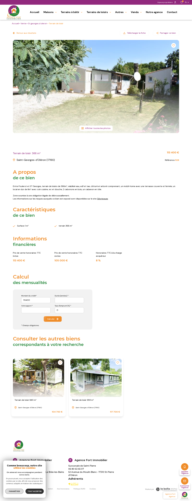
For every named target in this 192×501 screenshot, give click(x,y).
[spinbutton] (69, 310)
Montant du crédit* (29, 296)
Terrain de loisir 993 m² (83, 400)
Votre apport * (27, 306)
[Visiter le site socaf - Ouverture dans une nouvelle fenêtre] (73, 484)
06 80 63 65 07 (76, 469)
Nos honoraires (63, 489)
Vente (23, 23)
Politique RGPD (79, 489)
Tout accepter (35, 491)
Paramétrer (14, 491)
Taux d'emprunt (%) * (63, 306)
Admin (50, 489)
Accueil (15, 23)
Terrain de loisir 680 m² (25, 400)
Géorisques (102, 198)
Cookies (92, 489)
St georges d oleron (37, 23)
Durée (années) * (61, 296)
